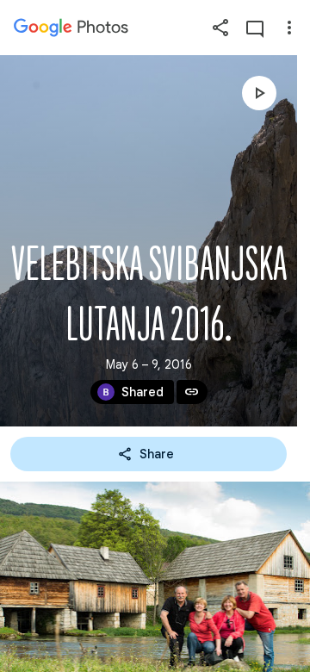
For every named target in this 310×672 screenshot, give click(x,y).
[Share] (220, 27)
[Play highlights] (259, 93)
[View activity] (255, 27)
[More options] (289, 27)
